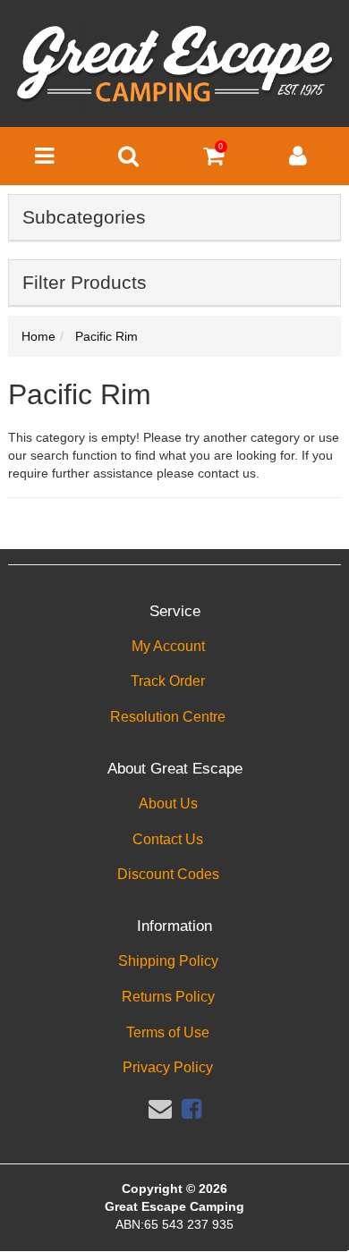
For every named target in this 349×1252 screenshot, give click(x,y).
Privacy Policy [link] (168, 1067)
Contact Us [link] (167, 839)
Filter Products (84, 282)
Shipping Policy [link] (168, 961)
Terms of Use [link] (167, 1032)
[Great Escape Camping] (174, 64)
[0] (213, 160)
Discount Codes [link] (168, 874)
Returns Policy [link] (168, 996)
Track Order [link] (168, 681)
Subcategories (84, 217)
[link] (191, 1109)
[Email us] (160, 1109)
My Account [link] (168, 646)
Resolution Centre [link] (168, 716)
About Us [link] (168, 803)
